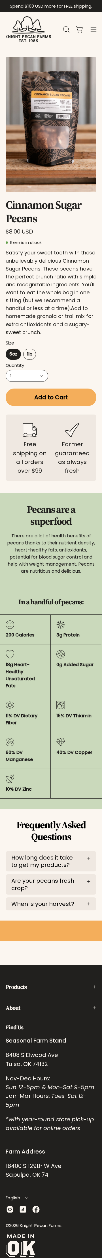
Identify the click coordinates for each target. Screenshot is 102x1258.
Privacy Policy (55, 1240)
